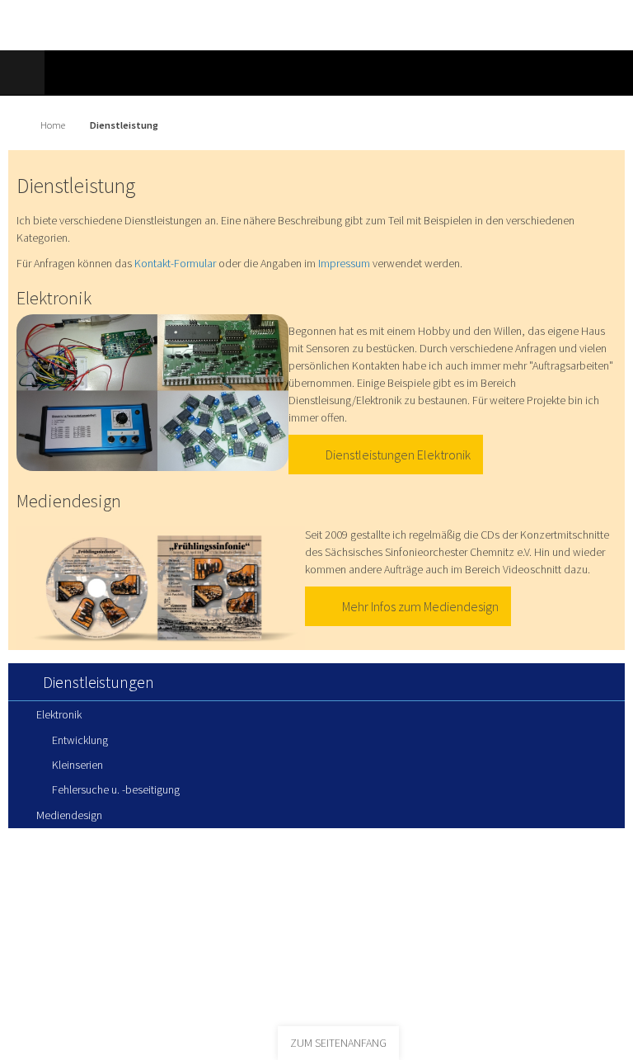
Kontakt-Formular (175, 263)
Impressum (344, 263)
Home (52, 125)
